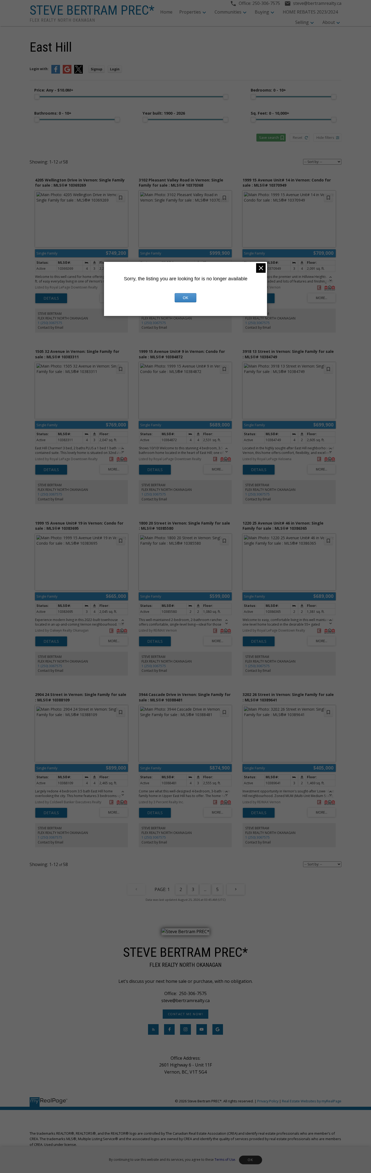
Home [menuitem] (166, 12)
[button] (185, 1013)
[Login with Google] (67, 72)
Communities (228, 12)
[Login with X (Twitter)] (78, 72)
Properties (190, 12)
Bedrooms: (268, 90)
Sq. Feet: (270, 113)
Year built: (164, 113)
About (328, 22)
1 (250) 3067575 (50, 323)
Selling (302, 22)
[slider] (37, 96)
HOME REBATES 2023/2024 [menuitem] (310, 12)
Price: (53, 90)
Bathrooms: (52, 113)
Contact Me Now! (185, 1014)
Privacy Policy (267, 1101)
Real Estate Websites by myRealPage (311, 1101)
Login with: (39, 69)
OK (250, 1160)
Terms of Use (225, 1159)
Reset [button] (297, 137)
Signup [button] (96, 69)
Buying (262, 12)
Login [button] (115, 69)
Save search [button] (269, 137)
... (205, 889)
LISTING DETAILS (51, 298)
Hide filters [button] (325, 137)
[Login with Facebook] (55, 72)
